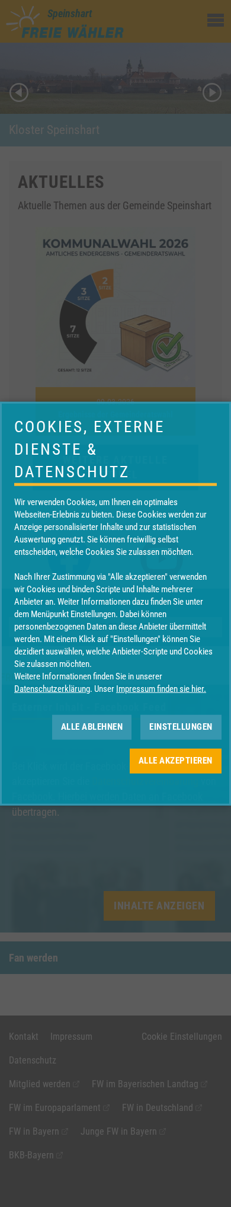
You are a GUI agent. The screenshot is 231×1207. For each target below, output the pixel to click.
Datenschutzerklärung (52, 688)
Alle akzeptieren (176, 760)
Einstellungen (181, 726)
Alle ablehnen (92, 726)
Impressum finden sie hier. (161, 688)
